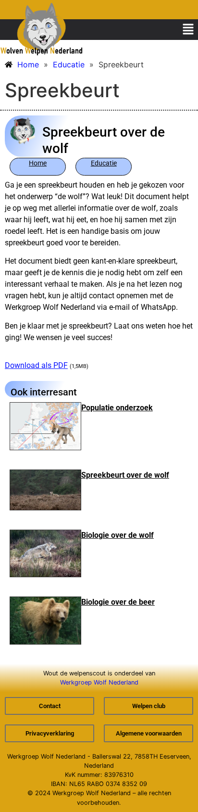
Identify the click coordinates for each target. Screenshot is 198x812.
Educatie (104, 163)
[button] (188, 29)
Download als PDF (36, 365)
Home (38, 163)
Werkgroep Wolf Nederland (99, 682)
